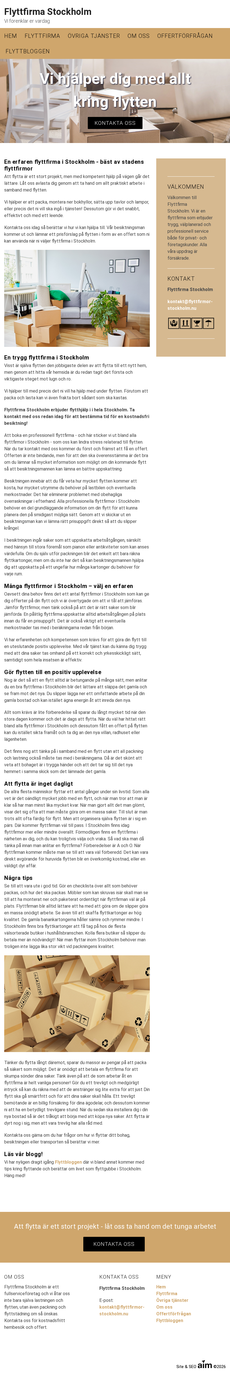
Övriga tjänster (94, 36)
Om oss (139, 36)
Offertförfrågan (185, 36)
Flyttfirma (42, 36)
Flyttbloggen (28, 51)
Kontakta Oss (114, 1244)
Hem (10, 36)
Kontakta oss (115, 123)
